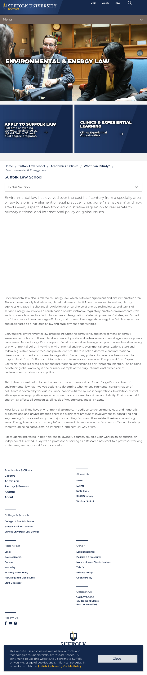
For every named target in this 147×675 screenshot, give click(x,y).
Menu (7, 19)
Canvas (9, 562)
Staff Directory (84, 496)
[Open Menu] (141, 3)
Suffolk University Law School (22, 531)
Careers (10, 475)
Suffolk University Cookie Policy (60, 666)
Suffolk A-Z (82, 490)
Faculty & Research (18, 486)
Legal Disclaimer (85, 551)
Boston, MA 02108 (86, 604)
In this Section (19, 187)
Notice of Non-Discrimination (93, 562)
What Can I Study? (97, 166)
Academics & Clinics (64, 166)
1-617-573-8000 (85, 597)
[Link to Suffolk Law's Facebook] (6, 623)
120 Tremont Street (87, 600)
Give (117, 3)
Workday (10, 567)
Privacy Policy (84, 572)
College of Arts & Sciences (19, 521)
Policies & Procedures (88, 557)
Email (8, 551)
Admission (12, 481)
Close (117, 658)
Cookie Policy (84, 577)
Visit (93, 3)
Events (80, 485)
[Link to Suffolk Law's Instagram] (15, 623)
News (79, 480)
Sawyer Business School (19, 526)
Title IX (80, 567)
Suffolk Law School (32, 166)
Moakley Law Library (16, 572)
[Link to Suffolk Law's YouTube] (10, 623)
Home (9, 166)
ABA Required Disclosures (20, 577)
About (9, 497)
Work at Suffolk (85, 501)
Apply (105, 3)
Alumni (10, 491)
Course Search (13, 557)
